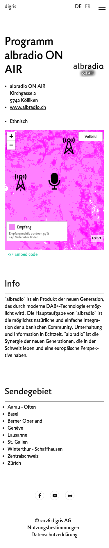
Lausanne (17, 435)
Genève (15, 428)
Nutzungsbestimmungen (53, 528)
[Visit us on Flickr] (69, 495)
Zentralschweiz (23, 456)
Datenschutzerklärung (54, 535)
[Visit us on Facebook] (39, 495)
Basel (13, 414)
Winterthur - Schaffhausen (35, 449)
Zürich (14, 463)
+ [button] (11, 136)
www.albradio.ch (28, 108)
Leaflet (96, 238)
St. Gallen (18, 442)
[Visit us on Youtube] (54, 495)
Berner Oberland (25, 421)
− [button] (11, 145)
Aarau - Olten (22, 407)
